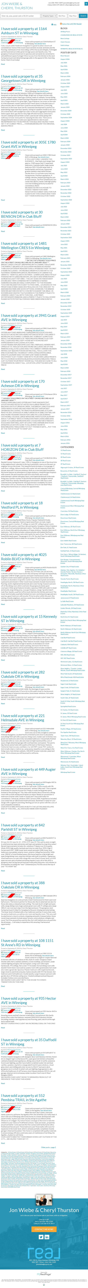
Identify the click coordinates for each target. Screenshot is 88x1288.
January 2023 (65, 186)
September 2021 (66, 237)
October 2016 (65, 416)
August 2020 (65, 275)
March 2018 (65, 368)
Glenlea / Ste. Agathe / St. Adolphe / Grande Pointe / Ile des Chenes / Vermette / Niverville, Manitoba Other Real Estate (73, 572)
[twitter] (41, 1237)
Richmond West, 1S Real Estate (71, 665)
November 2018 (66, 347)
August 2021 (65, 241)
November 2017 (66, 378)
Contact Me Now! (44, 1229)
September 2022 (66, 200)
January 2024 (65, 145)
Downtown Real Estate (68, 518)
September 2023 (66, 159)
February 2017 (65, 405)
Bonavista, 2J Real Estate (69, 471)
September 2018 (66, 351)
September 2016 (66, 419)
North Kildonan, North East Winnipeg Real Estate (28, 1171)
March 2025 (65, 104)
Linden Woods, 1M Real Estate (71, 608)
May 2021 (64, 248)
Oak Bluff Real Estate (68, 638)
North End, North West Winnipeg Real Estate (20, 1170)
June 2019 (64, 323)
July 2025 (64, 90)
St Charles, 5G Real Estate (69, 710)
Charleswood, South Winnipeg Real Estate (12, 1157)
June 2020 (64, 282)
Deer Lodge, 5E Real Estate (70, 514)
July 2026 (64, 63)
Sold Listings (65, 45)
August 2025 (65, 87)
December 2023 (66, 148)
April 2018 (64, 364)
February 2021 (65, 258)
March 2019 (65, 333)
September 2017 (66, 385)
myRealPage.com (44, 1274)
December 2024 (66, 111)
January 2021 (65, 261)
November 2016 (66, 412)
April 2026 (64, 69)
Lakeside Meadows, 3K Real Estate (72, 605)
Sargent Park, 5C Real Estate (70, 691)
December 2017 (66, 375)
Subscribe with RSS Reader (72, 24)
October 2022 (65, 196)
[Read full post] (12, 41)
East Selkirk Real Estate (68, 540)
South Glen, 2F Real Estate (70, 698)
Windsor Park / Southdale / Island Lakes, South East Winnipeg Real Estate (72, 767)
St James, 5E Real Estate (69, 713)
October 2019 (65, 309)
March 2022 (65, 217)
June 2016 (64, 426)
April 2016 (64, 433)
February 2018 (65, 371)
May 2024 (64, 131)
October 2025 (65, 83)
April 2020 (64, 289)
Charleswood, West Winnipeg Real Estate (35, 1157)
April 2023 (64, 176)
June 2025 (64, 93)
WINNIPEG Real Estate (14, 38)
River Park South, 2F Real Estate (71, 674)
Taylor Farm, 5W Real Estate (70, 736)
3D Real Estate (66, 461)
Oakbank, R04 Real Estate (69, 644)
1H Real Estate (66, 454)
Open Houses (65, 42)
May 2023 (64, 172)
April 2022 (64, 213)
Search (83, 16)
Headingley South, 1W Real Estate (72, 594)
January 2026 (65, 80)
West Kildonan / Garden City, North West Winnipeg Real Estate (72, 752)
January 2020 (65, 299)
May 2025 (64, 97)
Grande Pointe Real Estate (70, 579)
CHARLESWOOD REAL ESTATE (71, 35)
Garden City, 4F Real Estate (70, 566)
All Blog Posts (65, 31)
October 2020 (65, 268)
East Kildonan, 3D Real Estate (70, 527)
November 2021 (66, 231)
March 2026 (65, 73)
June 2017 (64, 392)
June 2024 (64, 128)
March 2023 (65, 179)
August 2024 (65, 121)
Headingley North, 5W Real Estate (72, 582)
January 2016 (65, 443)
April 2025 (64, 100)
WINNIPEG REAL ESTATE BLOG (72, 49)
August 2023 (65, 162)
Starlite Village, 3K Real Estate (71, 729)
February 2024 (65, 141)
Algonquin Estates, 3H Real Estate (72, 467)
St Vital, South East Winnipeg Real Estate (25, 1181)
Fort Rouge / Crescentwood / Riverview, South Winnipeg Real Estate (71, 561)
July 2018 (64, 354)
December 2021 (66, 227)
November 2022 (66, 193)
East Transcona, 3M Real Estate (71, 544)
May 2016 (64, 429)
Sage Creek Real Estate (68, 684)
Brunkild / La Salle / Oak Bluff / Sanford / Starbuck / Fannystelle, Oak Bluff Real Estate (73, 476)
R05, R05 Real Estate (68, 655)
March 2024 (65, 138)
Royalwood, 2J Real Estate (69, 681)
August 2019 (65, 316)
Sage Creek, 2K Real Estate (70, 687)
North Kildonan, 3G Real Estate (71, 629)
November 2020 (66, 265)
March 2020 (65, 292)
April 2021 (64, 251)
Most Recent (65, 56)
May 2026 (64, 66)
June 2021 (64, 244)
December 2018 (66, 344)
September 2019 (66, 313)
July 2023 (64, 165)
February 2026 (65, 76)
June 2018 (64, 357)
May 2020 (64, 285)
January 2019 (65, 340)
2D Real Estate (66, 457)
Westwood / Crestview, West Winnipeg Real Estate (71, 757)
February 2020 (65, 296)
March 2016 (65, 436)
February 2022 (65, 220)
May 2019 (64, 327)
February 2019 (65, 337)
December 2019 (66, 303)
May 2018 (64, 361)
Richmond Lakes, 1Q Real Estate (71, 662)
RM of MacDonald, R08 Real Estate (72, 677)
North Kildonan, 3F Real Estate (71, 625)
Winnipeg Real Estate (68, 772)
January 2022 (65, 224)
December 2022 (66, 189)
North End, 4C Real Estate (69, 617)
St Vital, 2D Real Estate (68, 720)
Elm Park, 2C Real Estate (69, 547)
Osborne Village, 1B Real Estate (71, 651)
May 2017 (64, 395)
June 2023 (64, 169)
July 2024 (64, 124)
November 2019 (66, 306)
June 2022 (64, 210)
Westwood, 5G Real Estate (70, 762)
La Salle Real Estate (67, 601)
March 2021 (65, 255)
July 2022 (64, 207)
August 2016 (65, 423)
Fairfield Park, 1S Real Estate (70, 551)
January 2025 (65, 107)
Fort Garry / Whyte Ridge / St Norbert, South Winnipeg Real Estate (73, 555)
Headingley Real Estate (68, 591)
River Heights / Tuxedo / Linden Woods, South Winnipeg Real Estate (73, 669)
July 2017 (64, 388)
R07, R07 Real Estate (68, 658)
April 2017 (64, 399)
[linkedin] (47, 1237)
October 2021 (65, 234)
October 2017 (65, 381)
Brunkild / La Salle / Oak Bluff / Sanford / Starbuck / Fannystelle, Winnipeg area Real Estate (73, 483)
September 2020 (66, 272)
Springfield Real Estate (68, 706)
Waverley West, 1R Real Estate (71, 739)
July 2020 (64, 279)
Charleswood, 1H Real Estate (70, 497)
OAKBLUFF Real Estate (68, 648)
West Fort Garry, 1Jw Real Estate (72, 748)
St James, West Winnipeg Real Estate (73, 717)
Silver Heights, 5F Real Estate (70, 694)
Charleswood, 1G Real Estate (70, 494)
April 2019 (64, 330)
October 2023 (65, 155)
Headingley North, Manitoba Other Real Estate (13, 1167)
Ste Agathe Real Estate (68, 732)
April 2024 (64, 135)
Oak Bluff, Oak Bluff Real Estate (71, 641)
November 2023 (66, 152)
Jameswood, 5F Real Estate (70, 598)
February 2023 (65, 183)
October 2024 (65, 114)
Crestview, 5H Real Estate (69, 511)
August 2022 (65, 203)
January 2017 (65, 409)
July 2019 (64, 320)
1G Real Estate (66, 450)
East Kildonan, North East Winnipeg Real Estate (34, 1160)
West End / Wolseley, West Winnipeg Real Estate (25, 1183)
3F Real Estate (65, 464)
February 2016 (65, 440)
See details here (40, 44)
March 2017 (65, 402)
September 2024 (66, 117)
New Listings (65, 38)
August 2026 (65, 59)
